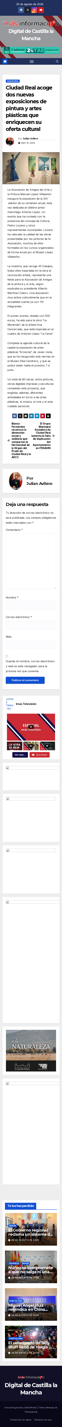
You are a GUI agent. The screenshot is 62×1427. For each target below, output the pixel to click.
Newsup (50, 1407)
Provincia (14, 1263)
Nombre (12, 597)
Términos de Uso (43, 1419)
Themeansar (31, 1411)
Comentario (14, 529)
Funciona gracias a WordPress (21, 1407)
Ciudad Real (13, 81)
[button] (57, 61)
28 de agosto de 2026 (25, 1240)
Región (12, 1226)
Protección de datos (20, 1419)
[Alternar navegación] (31, 61)
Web (8, 636)
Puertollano (15, 1301)
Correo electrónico (19, 617)
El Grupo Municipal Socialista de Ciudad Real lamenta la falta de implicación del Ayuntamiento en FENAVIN (40, 436)
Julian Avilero (30, 138)
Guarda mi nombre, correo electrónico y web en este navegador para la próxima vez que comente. (30, 666)
